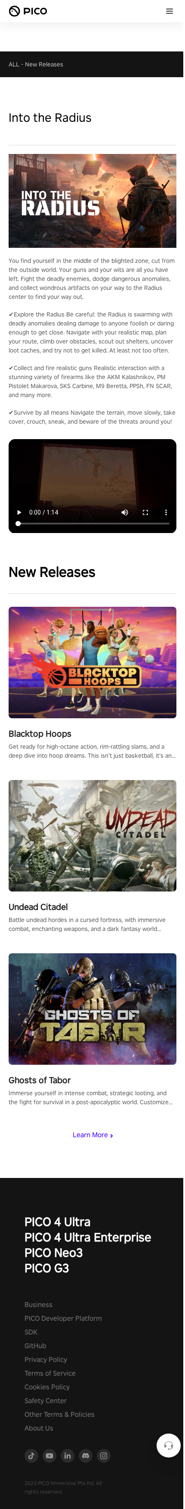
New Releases (44, 64)
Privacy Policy (46, 1359)
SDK (31, 1332)
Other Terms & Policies (60, 1414)
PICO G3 (47, 1268)
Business (38, 1304)
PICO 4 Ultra (58, 1221)
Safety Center (46, 1400)
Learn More (90, 1134)
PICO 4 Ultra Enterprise (88, 1237)
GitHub (35, 1345)
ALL (14, 64)
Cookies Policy (47, 1387)
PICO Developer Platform (63, 1318)
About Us (39, 1428)
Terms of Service (50, 1373)
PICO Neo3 (54, 1252)
